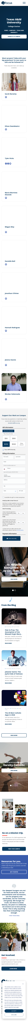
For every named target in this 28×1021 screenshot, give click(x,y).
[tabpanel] (14, 572)
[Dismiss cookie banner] (22, 984)
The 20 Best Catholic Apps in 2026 (13, 714)
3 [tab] (15, 785)
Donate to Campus (14, 36)
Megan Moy (9, 227)
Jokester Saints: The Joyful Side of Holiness (14, 673)
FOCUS (8, 3)
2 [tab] (15, 590)
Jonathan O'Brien (12, 293)
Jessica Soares (10, 360)
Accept (14, 1011)
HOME (6, 30)
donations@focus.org (14, 423)
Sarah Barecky (11, 94)
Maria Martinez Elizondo (11, 193)
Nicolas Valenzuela (12, 394)
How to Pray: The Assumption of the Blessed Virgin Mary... (13, 632)
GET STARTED (14, 872)
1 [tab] (13, 590)
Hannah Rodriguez (12, 327)
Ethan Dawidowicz (12, 126)
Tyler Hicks (9, 158)
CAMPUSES (12, 30)
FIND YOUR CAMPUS (14, 849)
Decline (14, 1014)
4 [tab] (17, 785)
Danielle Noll (10, 261)
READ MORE (14, 579)
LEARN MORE (13, 968)
